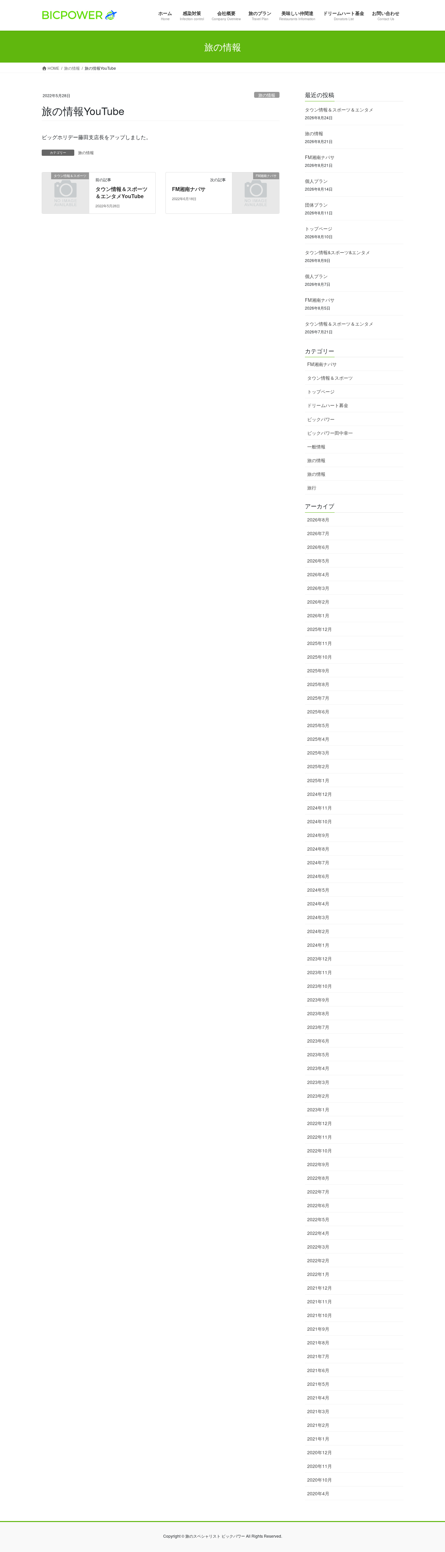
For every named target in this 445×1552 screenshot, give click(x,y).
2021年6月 (318, 1370)
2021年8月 (318, 1342)
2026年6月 (318, 547)
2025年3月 (318, 752)
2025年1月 (318, 780)
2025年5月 (318, 725)
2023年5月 (318, 1054)
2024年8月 (318, 848)
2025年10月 (319, 656)
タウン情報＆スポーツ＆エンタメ (339, 109)
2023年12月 (319, 958)
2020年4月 (318, 1493)
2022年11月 (319, 1137)
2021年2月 (318, 1425)
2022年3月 (318, 1246)
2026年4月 (318, 574)
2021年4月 (318, 1397)
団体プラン (316, 204)
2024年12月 (319, 794)
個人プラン (316, 181)
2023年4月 (318, 1068)
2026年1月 (318, 615)
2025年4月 (318, 739)
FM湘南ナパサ (189, 189)
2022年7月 (318, 1191)
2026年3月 (318, 588)
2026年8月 (318, 519)
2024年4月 (318, 903)
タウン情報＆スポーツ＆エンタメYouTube (121, 192)
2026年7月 (318, 533)
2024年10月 (319, 821)
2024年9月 (318, 835)
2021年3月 (318, 1411)
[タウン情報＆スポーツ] (65, 186)
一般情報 (316, 446)
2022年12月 (319, 1123)
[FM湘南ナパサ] (255, 186)
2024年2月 (318, 931)
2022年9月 (318, 1164)
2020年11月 (319, 1466)
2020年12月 (319, 1452)
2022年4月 (318, 1233)
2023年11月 (319, 972)
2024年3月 (318, 917)
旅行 (311, 487)
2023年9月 (318, 999)
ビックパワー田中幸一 (330, 433)
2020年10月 (319, 1479)
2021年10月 (319, 1315)
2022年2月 (318, 1260)
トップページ (318, 228)
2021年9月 (318, 1328)
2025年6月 (318, 711)
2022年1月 (318, 1274)
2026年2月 (318, 601)
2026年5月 (318, 560)
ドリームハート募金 (327, 405)
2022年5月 (318, 1219)
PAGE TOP (428, 1499)
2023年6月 (318, 1040)
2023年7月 (318, 1027)
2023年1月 (318, 1109)
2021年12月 (319, 1287)
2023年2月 (318, 1095)
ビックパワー (321, 419)
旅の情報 (266, 95)
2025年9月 (318, 670)
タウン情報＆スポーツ (330, 377)
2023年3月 (318, 1082)
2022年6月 (318, 1205)
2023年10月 (319, 986)
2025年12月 (319, 629)
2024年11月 (319, 807)
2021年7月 (318, 1356)
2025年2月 (318, 766)
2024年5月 (318, 889)
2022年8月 (318, 1178)
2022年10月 (319, 1150)
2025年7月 (318, 698)
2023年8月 (318, 1013)
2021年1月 (318, 1438)
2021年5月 (318, 1384)
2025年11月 (319, 643)
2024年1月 (318, 945)
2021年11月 (319, 1301)
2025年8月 (318, 684)
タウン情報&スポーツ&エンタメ (337, 252)
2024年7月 (318, 862)
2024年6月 (318, 876)
